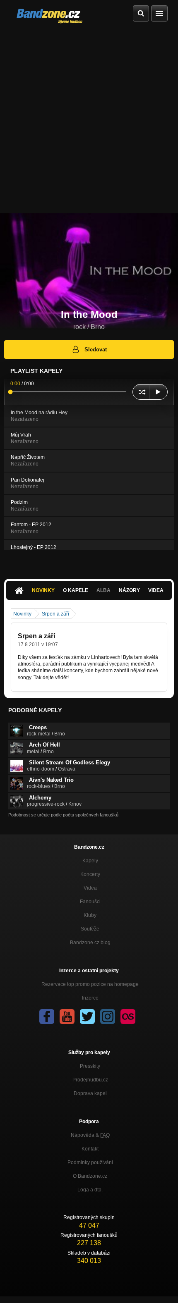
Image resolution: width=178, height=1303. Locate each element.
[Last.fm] (127, 1016)
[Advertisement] (89, 120)
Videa (156, 590)
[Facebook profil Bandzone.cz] (46, 1016)
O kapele (75, 590)
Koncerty (90, 874)
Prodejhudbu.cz (90, 1080)
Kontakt (90, 1149)
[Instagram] (107, 1016)
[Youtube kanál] (67, 1016)
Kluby (90, 915)
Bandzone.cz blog (90, 942)
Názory (129, 590)
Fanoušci (90, 901)
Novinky (43, 590)
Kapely (90, 861)
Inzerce (90, 998)
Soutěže (90, 929)
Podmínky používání (90, 1162)
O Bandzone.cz (90, 1176)
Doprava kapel (90, 1093)
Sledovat (95, 349)
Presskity (90, 1066)
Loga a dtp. (90, 1190)
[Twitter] (87, 1016)
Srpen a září (55, 614)
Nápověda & (90, 1135)
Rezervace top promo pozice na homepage (90, 984)
